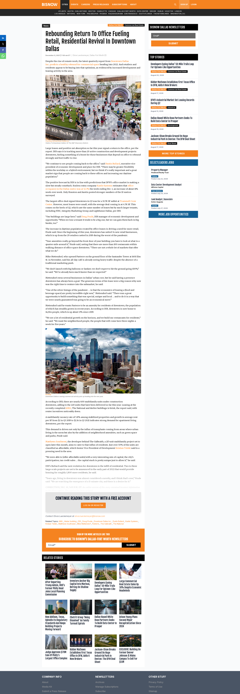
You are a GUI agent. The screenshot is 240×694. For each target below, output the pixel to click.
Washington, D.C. (178, 14)
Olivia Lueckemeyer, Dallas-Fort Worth (88, 55)
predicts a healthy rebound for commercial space (74, 64)
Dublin (161, 11)
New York (81, 14)
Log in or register (93, 505)
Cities (65, 4)
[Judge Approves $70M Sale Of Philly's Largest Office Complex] (56, 649)
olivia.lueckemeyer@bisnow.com (90, 516)
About (133, 4)
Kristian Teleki (123, 448)
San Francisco (130, 14)
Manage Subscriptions (106, 686)
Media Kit (47, 686)
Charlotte (102, 11)
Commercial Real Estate (134, 25)
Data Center (142, 11)
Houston (169, 11)
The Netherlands (161, 14)
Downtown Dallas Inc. (102, 521)
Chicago (112, 11)
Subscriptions (119, 4)
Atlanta (62, 11)
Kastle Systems (104, 185)
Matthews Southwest (56, 441)
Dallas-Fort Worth (126, 11)
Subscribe (100, 691)
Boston (92, 11)
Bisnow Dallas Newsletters (167, 27)
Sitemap (153, 691)
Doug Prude (87, 216)
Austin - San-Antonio (77, 11)
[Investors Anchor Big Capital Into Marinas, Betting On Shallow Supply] (81, 580)
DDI (79, 521)
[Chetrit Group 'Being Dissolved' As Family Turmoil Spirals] (81, 615)
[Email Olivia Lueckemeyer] (105, 55)
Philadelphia (92, 14)
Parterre (95, 524)
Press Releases (101, 4)
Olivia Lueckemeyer (62, 516)
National (71, 14)
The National (118, 524)
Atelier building (70, 521)
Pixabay (48, 394)
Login (193, 4)
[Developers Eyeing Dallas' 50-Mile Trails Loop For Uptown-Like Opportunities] (105, 580)
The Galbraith (106, 524)
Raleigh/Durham (115, 14)
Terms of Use (155, 686)
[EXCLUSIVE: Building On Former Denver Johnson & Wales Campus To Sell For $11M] (130, 649)
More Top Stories (173, 153)
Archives (99, 682)
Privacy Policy (156, 682)
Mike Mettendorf (84, 524)
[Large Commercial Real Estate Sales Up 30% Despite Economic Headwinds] (130, 580)
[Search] (175, 4)
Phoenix (103, 14)
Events (74, 4)
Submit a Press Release (54, 691)
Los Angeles (59, 14)
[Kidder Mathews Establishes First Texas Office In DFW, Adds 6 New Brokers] (81, 649)
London (178, 11)
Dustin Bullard (112, 163)
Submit (131, 545)
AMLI (68, 408)
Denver (153, 11)
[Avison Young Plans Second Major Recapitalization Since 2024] (130, 615)
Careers (85, 4)
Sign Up (184, 4)
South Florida (145, 14)
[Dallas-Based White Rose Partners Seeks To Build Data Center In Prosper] (105, 615)
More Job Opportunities (173, 214)
